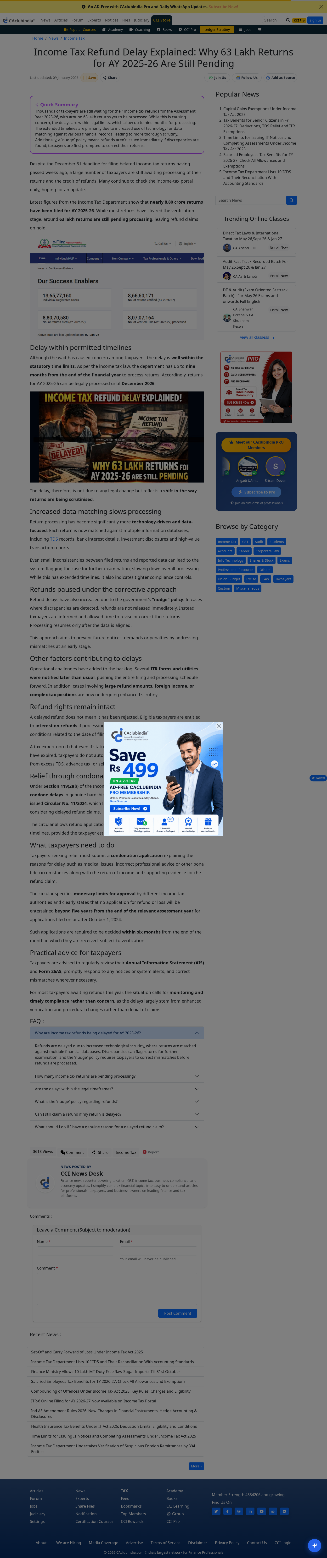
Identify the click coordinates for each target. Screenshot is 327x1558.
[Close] (219, 726)
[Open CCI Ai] (314, 1545)
